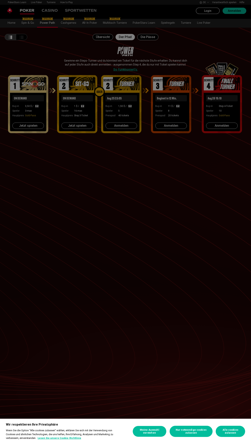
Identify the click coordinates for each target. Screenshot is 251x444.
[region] (125, 431)
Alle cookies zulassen (230, 431)
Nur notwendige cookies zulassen (191, 431)
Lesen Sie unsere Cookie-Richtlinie (59, 438)
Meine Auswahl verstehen (149, 431)
